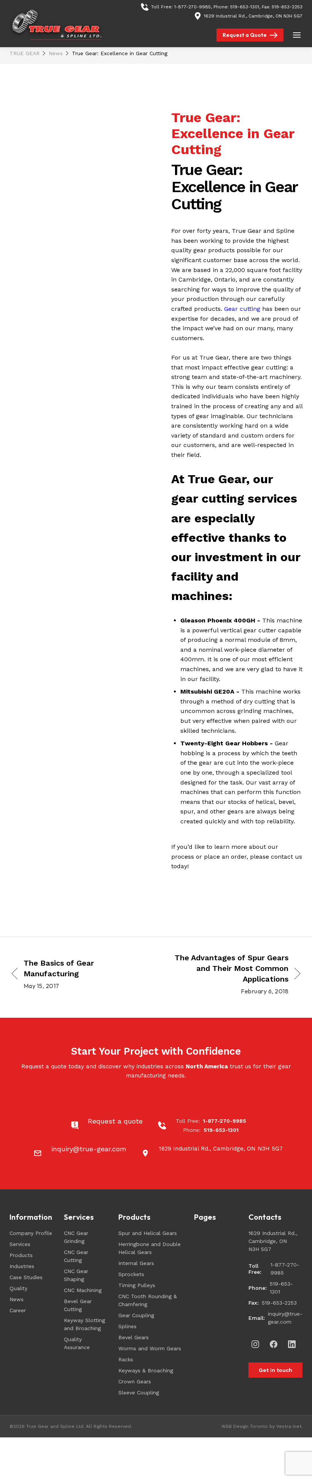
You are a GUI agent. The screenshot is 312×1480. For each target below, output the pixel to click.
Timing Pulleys (136, 1285)
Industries (22, 1266)
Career (18, 1310)
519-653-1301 (244, 7)
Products (21, 1255)
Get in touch (275, 1370)
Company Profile (31, 1233)
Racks (125, 1359)
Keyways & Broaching (145, 1370)
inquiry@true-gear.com (285, 1318)
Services (20, 1244)
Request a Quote (245, 35)
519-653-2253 (287, 7)
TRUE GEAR (25, 53)
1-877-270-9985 (192, 7)
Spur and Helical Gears (147, 1233)
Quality (18, 1288)
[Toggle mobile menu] (296, 35)
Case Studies (26, 1277)
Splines (127, 1326)
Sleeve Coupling (138, 1392)
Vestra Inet (288, 1426)
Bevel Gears (133, 1337)
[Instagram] (255, 1344)
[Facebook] (273, 1344)
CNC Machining (83, 1290)
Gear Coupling (136, 1315)
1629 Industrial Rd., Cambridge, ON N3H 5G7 (253, 16)
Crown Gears (134, 1381)
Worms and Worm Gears (149, 1348)
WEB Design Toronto (244, 1426)
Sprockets (131, 1274)
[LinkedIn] (292, 1344)
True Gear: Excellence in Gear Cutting (119, 53)
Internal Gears (136, 1263)
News (56, 53)
